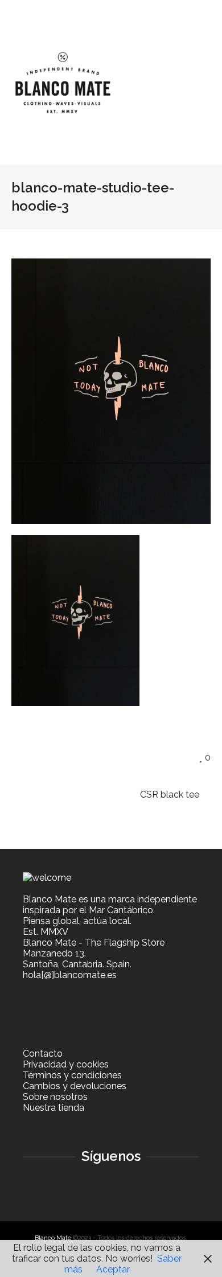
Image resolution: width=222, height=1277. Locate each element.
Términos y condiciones (72, 1075)
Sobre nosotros (55, 1096)
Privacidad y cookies (66, 1064)
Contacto (43, 1053)
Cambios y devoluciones (74, 1086)
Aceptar (113, 1269)
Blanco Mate (53, 1238)
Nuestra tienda (53, 1107)
